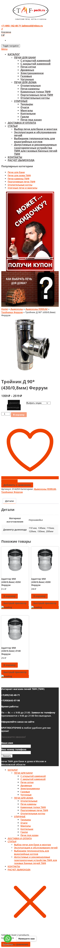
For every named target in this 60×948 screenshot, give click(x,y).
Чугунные (27, 79)
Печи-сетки (28, 67)
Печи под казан (31, 119)
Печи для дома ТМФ (19, 175)
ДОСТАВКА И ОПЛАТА (22, 123)
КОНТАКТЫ (15, 157)
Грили (24, 116)
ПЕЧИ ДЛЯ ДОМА (25, 82)
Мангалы (26, 110)
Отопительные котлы (35, 98)
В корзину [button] (10, 596)
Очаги (24, 107)
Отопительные (30, 85)
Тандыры (26, 104)
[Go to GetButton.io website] (8, 945)
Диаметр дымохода (13, 405)
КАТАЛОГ (14, 54)
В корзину (18, 414)
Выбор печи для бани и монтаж (35, 129)
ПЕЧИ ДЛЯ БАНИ (25, 57)
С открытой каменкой (35, 60)
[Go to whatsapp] (8, 939)
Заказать (7, 756)
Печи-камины (30, 88)
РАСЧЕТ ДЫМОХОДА (21, 160)
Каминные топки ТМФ (35, 91)
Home (4, 309)
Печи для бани (16, 172)
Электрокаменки (32, 73)
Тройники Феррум (12, 312)
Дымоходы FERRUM (36, 309)
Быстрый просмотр (15, 603)
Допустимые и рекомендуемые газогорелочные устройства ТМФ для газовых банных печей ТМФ (35, 149)
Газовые (26, 76)
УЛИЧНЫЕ (21, 101)
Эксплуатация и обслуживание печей (35, 134)
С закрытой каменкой (35, 63)
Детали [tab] (9, 500)
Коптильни (28, 113)
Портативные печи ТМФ (36, 95)
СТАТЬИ (13, 126)
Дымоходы (16, 309)
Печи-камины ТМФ (18, 178)
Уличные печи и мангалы (22, 187)
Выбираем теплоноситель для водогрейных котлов (34, 140)
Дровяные (27, 70)
